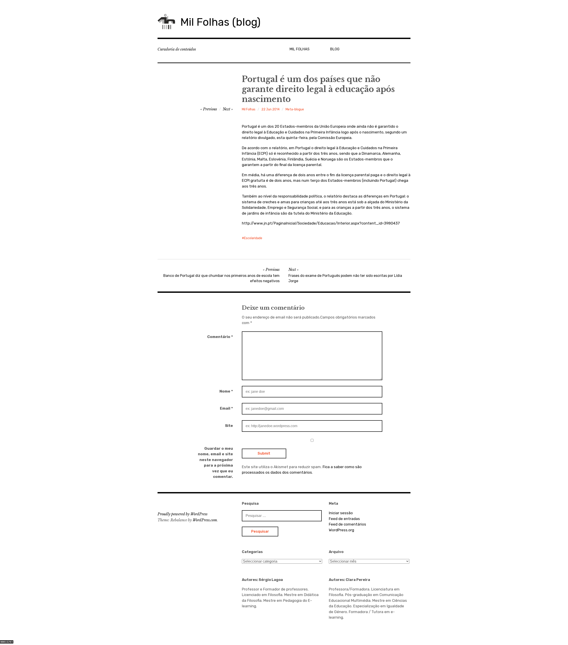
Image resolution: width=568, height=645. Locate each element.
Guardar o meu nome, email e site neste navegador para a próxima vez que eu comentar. (215, 462)
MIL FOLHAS (300, 49)
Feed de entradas (344, 518)
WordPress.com (205, 520)
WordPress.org (341, 530)
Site (229, 425)
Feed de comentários (347, 524)
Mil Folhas (248, 109)
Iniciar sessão (341, 513)
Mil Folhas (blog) (220, 22)
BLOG (334, 49)
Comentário (220, 336)
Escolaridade (253, 238)
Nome (226, 391)
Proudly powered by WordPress (182, 514)
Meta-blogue (295, 109)
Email (226, 408)
